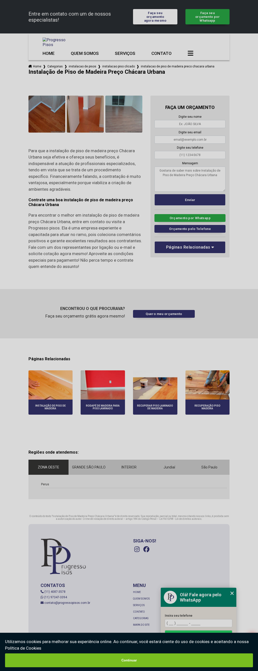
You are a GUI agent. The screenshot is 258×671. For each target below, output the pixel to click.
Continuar (129, 660)
